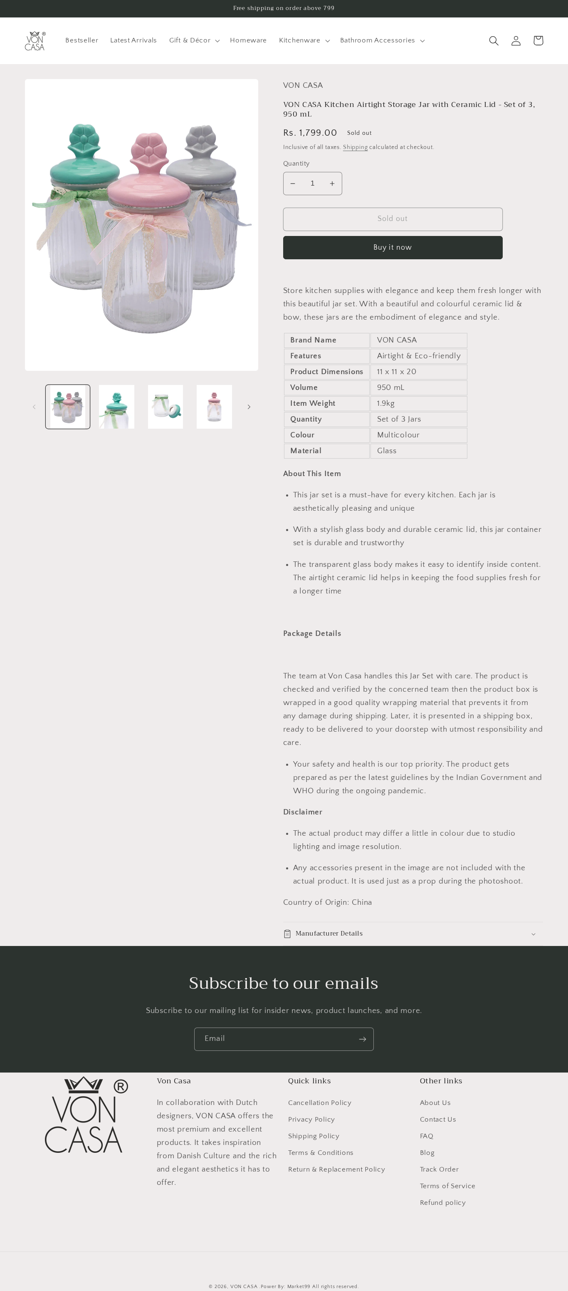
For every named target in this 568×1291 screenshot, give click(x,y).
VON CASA (244, 1286)
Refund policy (443, 1203)
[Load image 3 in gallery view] (165, 407)
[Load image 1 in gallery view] (68, 407)
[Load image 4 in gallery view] (215, 407)
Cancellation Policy (320, 1103)
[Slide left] (34, 407)
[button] (193, 40)
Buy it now (392, 247)
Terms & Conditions (321, 1153)
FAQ (427, 1136)
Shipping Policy (314, 1136)
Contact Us (438, 1119)
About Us (435, 1103)
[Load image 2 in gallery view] (117, 407)
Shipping (355, 147)
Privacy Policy (311, 1119)
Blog (427, 1153)
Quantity (296, 163)
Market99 (299, 1286)
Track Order (439, 1169)
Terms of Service (448, 1186)
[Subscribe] (362, 1039)
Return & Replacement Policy (336, 1169)
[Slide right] (249, 407)
